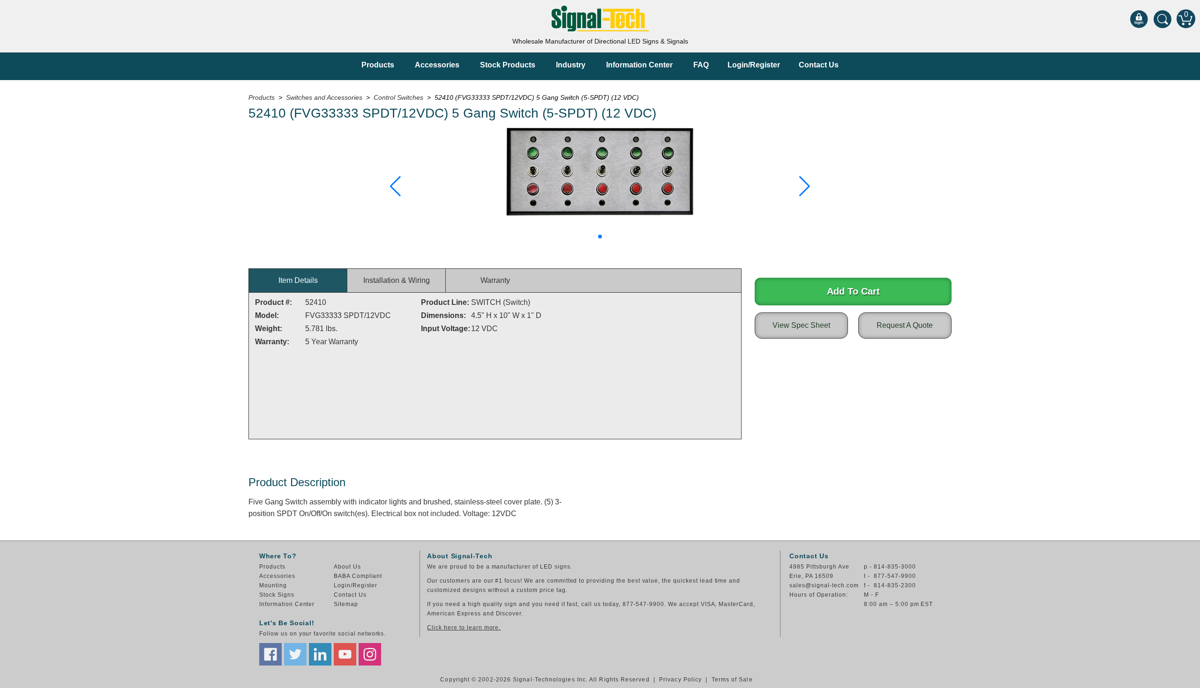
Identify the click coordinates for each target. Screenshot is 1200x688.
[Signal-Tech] (600, 18)
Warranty (495, 280)
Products (377, 65)
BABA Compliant (358, 576)
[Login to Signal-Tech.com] (1139, 18)
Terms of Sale (732, 679)
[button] (395, 186)
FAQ (701, 65)
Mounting (273, 585)
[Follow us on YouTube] (345, 654)
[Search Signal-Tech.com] (1162, 18)
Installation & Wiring (396, 280)
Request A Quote (905, 325)
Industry (570, 65)
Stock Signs (276, 595)
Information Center (639, 65)
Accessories (437, 65)
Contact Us (819, 65)
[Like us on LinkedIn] (320, 654)
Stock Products (507, 65)
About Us (347, 566)
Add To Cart (853, 291)
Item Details (298, 280)
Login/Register (754, 65)
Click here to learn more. (464, 627)
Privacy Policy (680, 679)
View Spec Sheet (801, 325)
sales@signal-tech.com (823, 585)
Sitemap (346, 604)
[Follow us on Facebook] (270, 654)
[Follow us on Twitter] (295, 654)
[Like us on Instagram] (370, 654)
